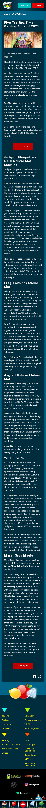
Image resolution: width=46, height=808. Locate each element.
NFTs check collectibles (30, 764)
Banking (5, 740)
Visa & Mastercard (10, 748)
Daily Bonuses (31, 715)
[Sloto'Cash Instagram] (32, 785)
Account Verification (11, 744)
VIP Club (28, 724)
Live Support (30, 744)
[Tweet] (39, 676)
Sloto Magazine (32, 728)
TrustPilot (6, 728)
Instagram (6, 724)
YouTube (5, 720)
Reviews (5, 715)
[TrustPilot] (23, 793)
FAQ (27, 740)
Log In (38, 5)
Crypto (5, 753)
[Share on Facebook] (34, 676)
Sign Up (24, 5)
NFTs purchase (31, 759)
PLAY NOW (23, 146)
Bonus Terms (30, 755)
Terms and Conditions (30, 749)
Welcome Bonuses (33, 720)
